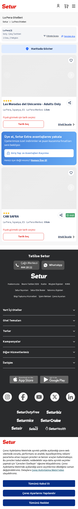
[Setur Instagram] (7, 397)
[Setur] (9, 6)
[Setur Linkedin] (70, 397)
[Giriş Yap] (59, 6)
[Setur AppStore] (24, 379)
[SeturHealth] (55, 431)
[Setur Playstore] (54, 379)
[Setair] (17, 431)
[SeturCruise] (51, 423)
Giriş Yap (30, 153)
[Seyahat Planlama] (66, 6)
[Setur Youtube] (39, 397)
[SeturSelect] (33, 431)
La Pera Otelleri (19, 21)
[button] (68, 36)
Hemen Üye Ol (39, 160)
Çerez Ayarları (58, 296)
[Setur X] (54, 397)
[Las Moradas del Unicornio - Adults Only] (39, 76)
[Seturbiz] (54, 415)
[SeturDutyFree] (28, 415)
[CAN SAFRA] (39, 188)
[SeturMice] (25, 423)
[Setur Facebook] (23, 397)
